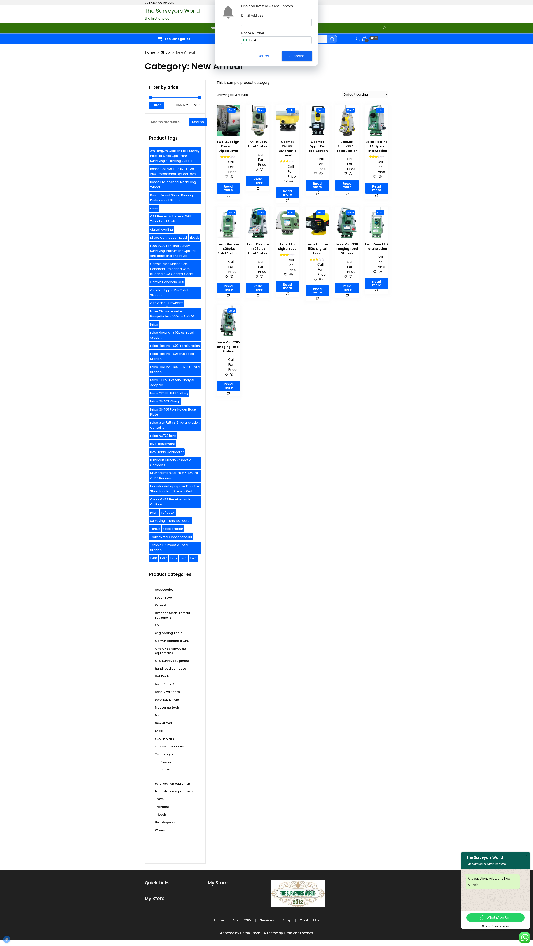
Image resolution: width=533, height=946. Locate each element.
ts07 (163, 558)
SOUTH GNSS (164, 738)
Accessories (164, 590)
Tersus (155, 529)
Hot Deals (162, 676)
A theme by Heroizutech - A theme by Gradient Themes (266, 933)
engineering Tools (168, 633)
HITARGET (175, 303)
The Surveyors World (172, 11)
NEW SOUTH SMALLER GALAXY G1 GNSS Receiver (174, 475)
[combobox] (250, 40)
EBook (159, 625)
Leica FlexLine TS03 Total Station (175, 345)
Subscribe (297, 56)
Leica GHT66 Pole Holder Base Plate (173, 412)
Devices (166, 762)
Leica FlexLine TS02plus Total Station (172, 335)
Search (198, 122)
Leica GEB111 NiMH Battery (169, 393)
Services (267, 920)
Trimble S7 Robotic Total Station (169, 547)
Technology (164, 754)
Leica (154, 324)
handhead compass (170, 668)
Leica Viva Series (167, 692)
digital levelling (161, 229)
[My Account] (358, 38)
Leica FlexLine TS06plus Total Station (172, 356)
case (154, 208)
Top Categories (177, 39)
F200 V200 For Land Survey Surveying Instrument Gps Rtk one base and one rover (173, 250)
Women (161, 830)
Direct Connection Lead (168, 237)
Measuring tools (167, 707)
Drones (165, 769)
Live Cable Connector (167, 452)
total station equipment (173, 783)
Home (213, 28)
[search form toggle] (384, 28)
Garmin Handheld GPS (167, 282)
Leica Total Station (169, 684)
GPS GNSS (158, 303)
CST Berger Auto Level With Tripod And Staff (171, 218)
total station (173, 529)
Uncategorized (166, 822)
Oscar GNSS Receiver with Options (170, 502)
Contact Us (309, 920)
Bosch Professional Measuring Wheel (173, 184)
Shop (159, 731)
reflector (168, 512)
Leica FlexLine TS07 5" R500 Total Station (175, 369)
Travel (159, 799)
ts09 (183, 558)
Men (158, 715)
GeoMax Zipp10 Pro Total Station (169, 292)
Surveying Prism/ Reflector (170, 520)
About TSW (242, 920)
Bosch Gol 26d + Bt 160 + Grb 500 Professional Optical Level (173, 171)
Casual (160, 605)
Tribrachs (162, 807)
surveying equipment (171, 746)
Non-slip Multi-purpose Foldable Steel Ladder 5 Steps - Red (174, 488)
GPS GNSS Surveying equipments (170, 650)
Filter (156, 105)
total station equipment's (174, 791)
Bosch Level (164, 597)
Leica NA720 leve (163, 435)
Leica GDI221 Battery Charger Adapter (172, 382)
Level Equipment (167, 700)
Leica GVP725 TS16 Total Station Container (175, 425)
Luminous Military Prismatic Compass (170, 462)
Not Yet (263, 56)
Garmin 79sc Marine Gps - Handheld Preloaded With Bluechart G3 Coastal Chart (171, 269)
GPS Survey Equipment (172, 661)
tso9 (193, 558)
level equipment (162, 444)
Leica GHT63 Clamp (165, 401)
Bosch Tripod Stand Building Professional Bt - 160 (171, 197)
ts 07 (173, 558)
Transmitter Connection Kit (171, 537)
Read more (228, 188)
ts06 (153, 558)
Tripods (161, 814)
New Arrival (163, 723)
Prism (154, 512)
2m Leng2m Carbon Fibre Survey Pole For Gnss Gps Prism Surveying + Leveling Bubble (174, 156)
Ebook (194, 237)
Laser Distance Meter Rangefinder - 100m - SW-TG (172, 313)
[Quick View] (231, 177)
